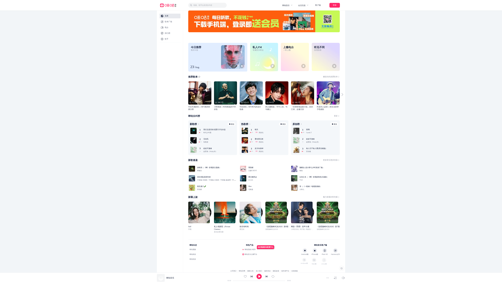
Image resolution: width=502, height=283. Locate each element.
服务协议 (267, 271)
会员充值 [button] (302, 5)
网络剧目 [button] (286, 5)
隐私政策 (276, 271)
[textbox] (209, 5)
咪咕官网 (242, 271)
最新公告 (250, 271)
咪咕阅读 (193, 254)
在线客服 (294, 271)
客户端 (318, 5)
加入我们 (259, 271)
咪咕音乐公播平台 (251, 254)
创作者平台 (285, 271)
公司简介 (233, 271)
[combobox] (207, 5)
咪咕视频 (193, 249)
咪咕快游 (193, 259)
